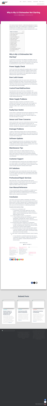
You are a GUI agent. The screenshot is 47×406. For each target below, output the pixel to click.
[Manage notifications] (45, 404)
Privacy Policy (41, 1)
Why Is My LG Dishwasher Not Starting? (17, 33)
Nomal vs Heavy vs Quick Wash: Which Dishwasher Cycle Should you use (7, 313)
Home (20, 1)
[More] (23, 259)
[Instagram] (21, 259)
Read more (10, 322)
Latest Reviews (35, 1)
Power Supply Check (14, 34)
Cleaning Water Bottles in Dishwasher (38, 312)
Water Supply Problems (14, 38)
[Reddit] (14, 259)
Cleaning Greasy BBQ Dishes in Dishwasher (22, 312)
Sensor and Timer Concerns (15, 40)
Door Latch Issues (13, 35)
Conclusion (13, 50)
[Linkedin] (15, 259)
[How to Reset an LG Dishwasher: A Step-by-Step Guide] (14, 251)
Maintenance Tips (14, 44)
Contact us (24, 1)
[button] (31, 1)
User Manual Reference (15, 49)
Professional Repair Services (16, 48)
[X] (12, 259)
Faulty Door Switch (14, 39)
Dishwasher (5, 309)
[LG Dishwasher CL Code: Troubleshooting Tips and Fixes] (33, 249)
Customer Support (14, 45)
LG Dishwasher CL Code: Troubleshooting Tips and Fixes (32, 253)
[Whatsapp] (19, 259)
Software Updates (13, 43)
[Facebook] (10, 259)
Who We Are (29, 1)
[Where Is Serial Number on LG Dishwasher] (24, 251)
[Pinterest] (17, 259)
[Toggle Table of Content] (23, 32)
